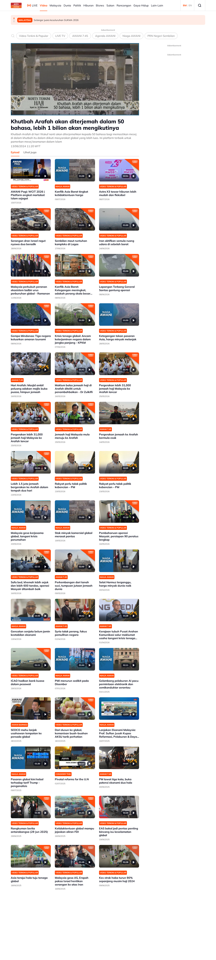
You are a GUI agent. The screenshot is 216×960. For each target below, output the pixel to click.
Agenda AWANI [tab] (105, 36)
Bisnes (100, 5)
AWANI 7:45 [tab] (80, 36)
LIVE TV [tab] (60, 36)
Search (199, 5)
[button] (14, 18)
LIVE (34, 5)
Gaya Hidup (141, 5)
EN (190, 5)
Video (43, 5)
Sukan (110, 5)
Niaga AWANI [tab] (131, 36)
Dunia (67, 5)
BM (185, 5)
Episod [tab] (15, 152)
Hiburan (88, 5)
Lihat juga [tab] (29, 152)
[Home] (16, 5)
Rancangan (124, 5)
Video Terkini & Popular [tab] (33, 36)
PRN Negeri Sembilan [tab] (161, 36)
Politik (77, 5)
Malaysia (55, 5)
